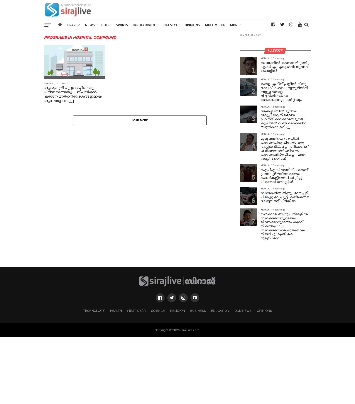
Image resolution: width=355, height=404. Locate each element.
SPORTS (122, 25)
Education (220, 311)
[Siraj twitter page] (171, 297)
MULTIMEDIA (215, 25)
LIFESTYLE (172, 25)
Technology (94, 311)
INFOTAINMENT (145, 25)
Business (198, 311)
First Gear (136, 311)
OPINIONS (192, 25)
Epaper (73, 25)
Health (116, 311)
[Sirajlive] (177, 285)
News (90, 25)
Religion (177, 311)
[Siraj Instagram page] (183, 297)
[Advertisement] (230, 10)
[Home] (60, 25)
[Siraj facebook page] (160, 297)
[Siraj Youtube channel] (194, 297)
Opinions (264, 311)
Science (158, 311)
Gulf (105, 25)
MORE (234, 25)
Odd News (242, 311)
